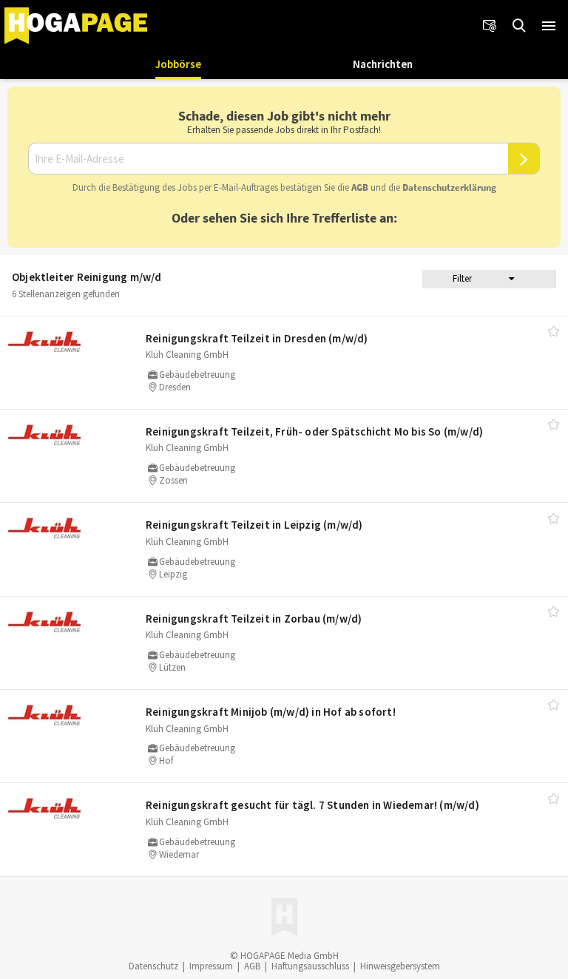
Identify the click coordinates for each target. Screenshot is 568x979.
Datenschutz (153, 966)
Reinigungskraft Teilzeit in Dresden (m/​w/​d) (257, 338)
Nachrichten (383, 64)
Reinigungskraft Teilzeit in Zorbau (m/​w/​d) (254, 619)
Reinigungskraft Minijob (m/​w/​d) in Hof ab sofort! (271, 712)
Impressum (211, 966)
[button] (549, 26)
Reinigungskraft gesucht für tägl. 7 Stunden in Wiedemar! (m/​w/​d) (312, 805)
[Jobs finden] (519, 26)
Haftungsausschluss (310, 966)
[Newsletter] (489, 26)
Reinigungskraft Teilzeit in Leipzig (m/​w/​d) (254, 525)
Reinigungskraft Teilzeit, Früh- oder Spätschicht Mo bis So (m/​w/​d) (314, 431)
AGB (359, 187)
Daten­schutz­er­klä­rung (449, 187)
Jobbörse (178, 64)
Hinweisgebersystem (400, 966)
